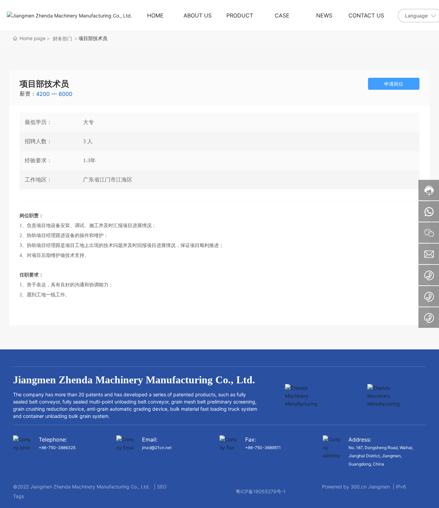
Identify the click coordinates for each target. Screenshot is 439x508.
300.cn (359, 487)
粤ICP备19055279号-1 (261, 491)
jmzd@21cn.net (156, 447)
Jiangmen (379, 487)
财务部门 (62, 38)
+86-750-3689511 (263, 447)
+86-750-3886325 (57, 447)
